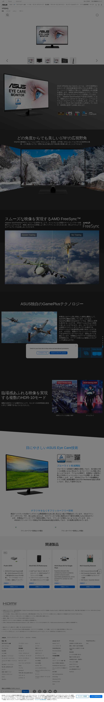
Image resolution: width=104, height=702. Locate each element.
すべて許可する (96, 696)
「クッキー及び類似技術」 (40, 699)
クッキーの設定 (82, 696)
